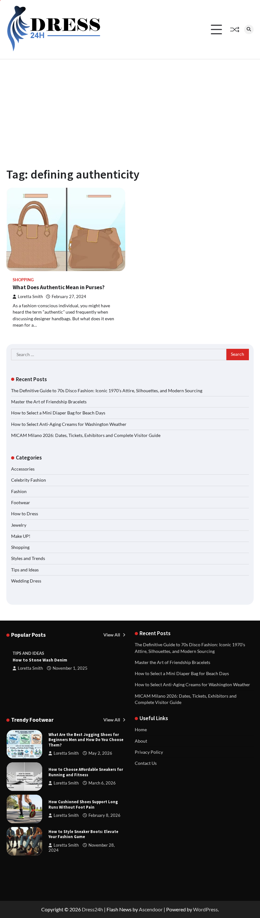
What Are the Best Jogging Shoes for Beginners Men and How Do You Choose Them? (86, 739)
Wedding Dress (26, 580)
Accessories (23, 469)
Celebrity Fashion (28, 480)
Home (141, 729)
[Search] (249, 29)
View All (112, 634)
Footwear (20, 502)
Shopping (23, 279)
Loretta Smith (30, 296)
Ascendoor (151, 909)
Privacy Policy (149, 752)
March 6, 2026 (102, 783)
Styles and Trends (28, 558)
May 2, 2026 (100, 753)
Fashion (19, 491)
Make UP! (20, 536)
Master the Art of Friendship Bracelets (49, 401)
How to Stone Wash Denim (40, 660)
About (141, 741)
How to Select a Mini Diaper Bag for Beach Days (58, 412)
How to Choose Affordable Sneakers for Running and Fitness (86, 772)
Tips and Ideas (25, 569)
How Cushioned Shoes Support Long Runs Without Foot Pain (83, 804)
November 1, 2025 (70, 668)
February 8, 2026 (104, 815)
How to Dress (24, 513)
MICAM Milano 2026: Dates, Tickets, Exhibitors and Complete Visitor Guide (85, 435)
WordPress (205, 909)
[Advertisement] (130, 106)
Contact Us (146, 763)
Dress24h (92, 909)
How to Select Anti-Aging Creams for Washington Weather (69, 424)
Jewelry (18, 525)
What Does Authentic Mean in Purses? (59, 287)
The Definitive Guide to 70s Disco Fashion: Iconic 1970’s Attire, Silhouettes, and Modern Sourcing (106, 390)
